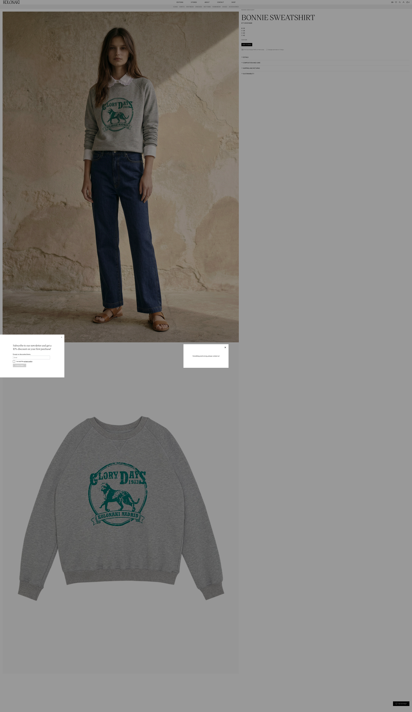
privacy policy (28, 361)
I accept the (24, 361)
